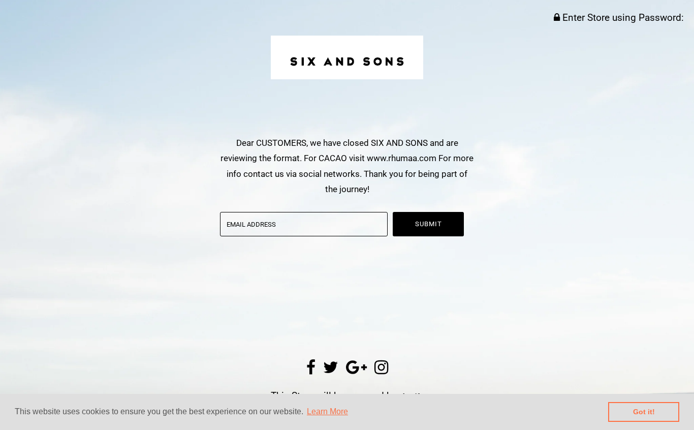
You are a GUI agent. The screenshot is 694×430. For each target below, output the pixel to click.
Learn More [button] (327, 411)
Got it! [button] (644, 412)
